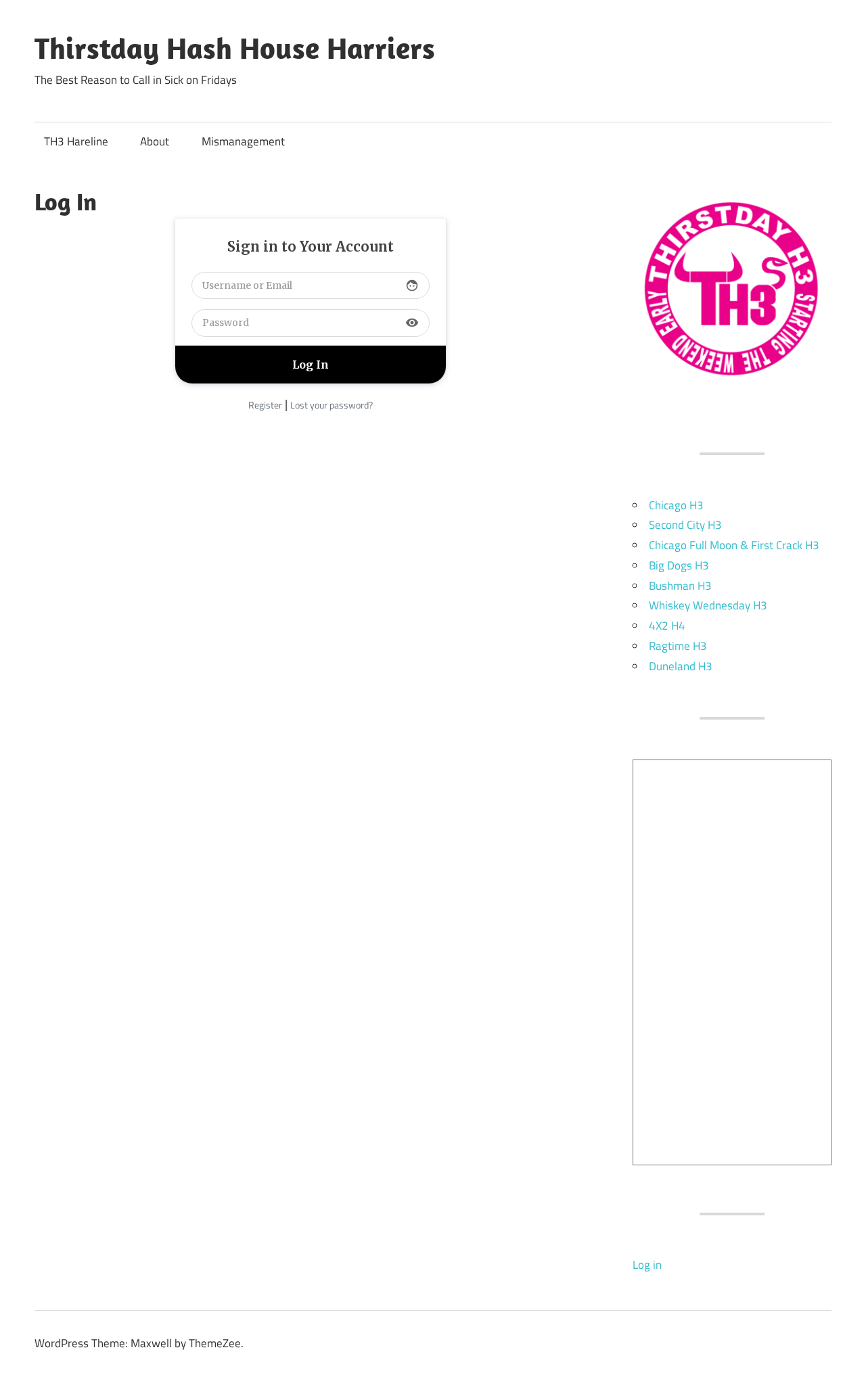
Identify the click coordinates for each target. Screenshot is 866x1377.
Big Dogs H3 (679, 565)
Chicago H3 (676, 505)
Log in (647, 1265)
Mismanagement (243, 141)
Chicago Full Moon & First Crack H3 (734, 545)
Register (265, 405)
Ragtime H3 (678, 646)
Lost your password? (331, 405)
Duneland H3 (680, 666)
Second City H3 (685, 525)
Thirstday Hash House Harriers (235, 48)
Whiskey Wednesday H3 (708, 605)
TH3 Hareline (76, 141)
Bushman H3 (680, 585)
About (154, 141)
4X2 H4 (667, 625)
